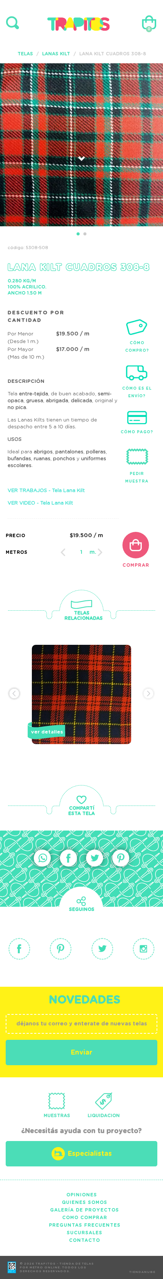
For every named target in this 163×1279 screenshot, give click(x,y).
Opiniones (81, 1195)
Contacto (84, 1240)
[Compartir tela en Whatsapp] (42, 858)
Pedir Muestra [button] (137, 477)
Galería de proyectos (84, 1210)
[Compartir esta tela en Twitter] (94, 858)
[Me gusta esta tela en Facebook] (68, 858)
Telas (25, 54)
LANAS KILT (56, 54)
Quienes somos (84, 1202)
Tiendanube (142, 1272)
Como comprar (84, 1217)
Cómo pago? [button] (137, 432)
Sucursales (84, 1232)
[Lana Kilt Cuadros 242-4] (81, 707)
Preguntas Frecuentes (85, 1225)
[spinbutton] (81, 552)
